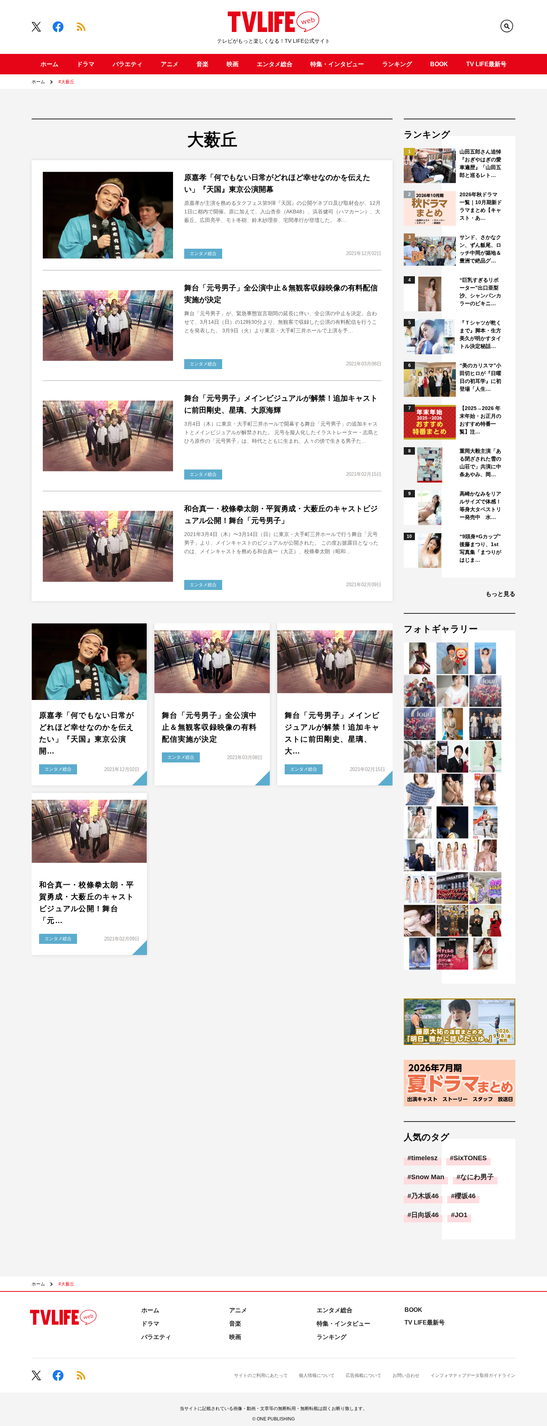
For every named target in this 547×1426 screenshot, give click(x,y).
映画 (233, 64)
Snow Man (427, 1177)
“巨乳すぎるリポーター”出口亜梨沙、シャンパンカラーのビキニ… (480, 291)
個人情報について (317, 1375)
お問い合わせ (406, 1375)
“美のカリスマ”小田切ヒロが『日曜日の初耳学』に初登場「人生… (480, 377)
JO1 (461, 1215)
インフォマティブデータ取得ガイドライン (473, 1375)
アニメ (170, 64)
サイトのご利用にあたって (261, 1375)
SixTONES (470, 1158)
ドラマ (86, 64)
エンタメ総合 (274, 64)
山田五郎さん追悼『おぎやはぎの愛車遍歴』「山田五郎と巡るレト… (480, 163)
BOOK (439, 64)
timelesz (424, 1158)
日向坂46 (425, 1215)
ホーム (49, 64)
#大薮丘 (66, 81)
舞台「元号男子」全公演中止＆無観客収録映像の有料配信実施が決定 (209, 727)
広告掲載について (363, 1375)
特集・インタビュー (337, 64)
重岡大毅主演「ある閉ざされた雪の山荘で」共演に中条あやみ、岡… (480, 462)
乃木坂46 (425, 1196)
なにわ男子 (477, 1177)
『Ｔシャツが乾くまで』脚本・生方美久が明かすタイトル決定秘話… (480, 334)
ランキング (397, 64)
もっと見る (500, 594)
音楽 (202, 64)
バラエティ (128, 64)
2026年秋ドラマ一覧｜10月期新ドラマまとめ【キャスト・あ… (481, 206)
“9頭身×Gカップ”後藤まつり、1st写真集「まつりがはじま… (480, 548)
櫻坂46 (465, 1196)
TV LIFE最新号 (486, 64)
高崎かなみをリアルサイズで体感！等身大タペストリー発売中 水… (480, 505)
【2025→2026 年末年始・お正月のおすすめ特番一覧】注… (480, 420)
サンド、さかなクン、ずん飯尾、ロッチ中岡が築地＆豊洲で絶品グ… (480, 249)
